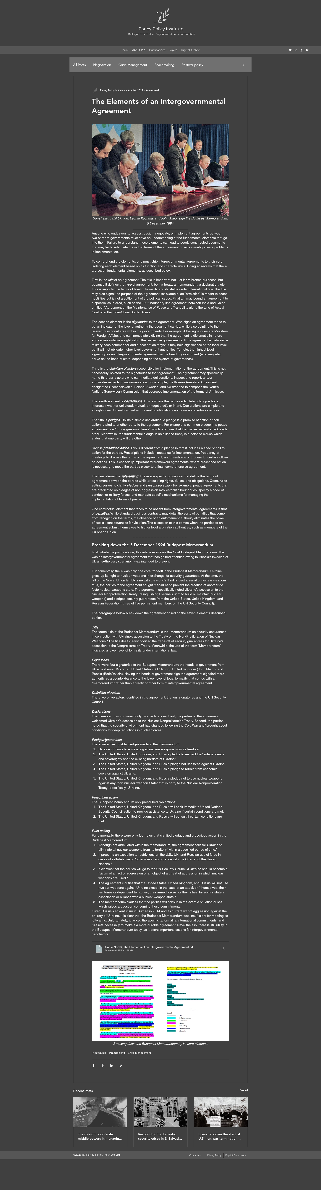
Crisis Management (133, 65)
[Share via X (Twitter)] (102, 1065)
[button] (243, 64)
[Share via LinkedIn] (112, 1065)
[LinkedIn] (296, 50)
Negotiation (102, 65)
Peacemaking (164, 65)
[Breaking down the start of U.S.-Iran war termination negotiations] (221, 1112)
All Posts (79, 65)
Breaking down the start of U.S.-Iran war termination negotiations (219, 1136)
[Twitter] (290, 50)
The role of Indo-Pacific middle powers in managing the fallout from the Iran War (100, 1136)
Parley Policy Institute (161, 28)
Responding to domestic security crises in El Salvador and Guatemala (160, 1136)
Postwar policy (192, 65)
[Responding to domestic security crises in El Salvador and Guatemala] (160, 1112)
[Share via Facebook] (93, 1065)
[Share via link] (121, 1065)
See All (244, 1090)
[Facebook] (307, 50)
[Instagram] (301, 50)
